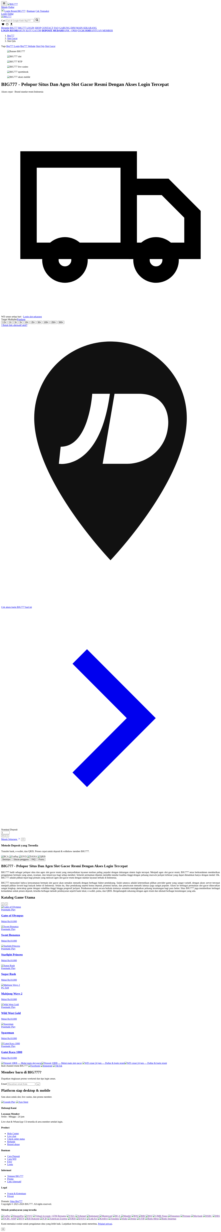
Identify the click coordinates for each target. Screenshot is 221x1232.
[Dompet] (7, 25)
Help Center (13, 1133)
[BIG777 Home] (6, 16)
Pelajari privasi (105, 1224)
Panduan (21, 319)
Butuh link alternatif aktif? (14, 325)
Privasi (10, 1196)
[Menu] (4, 3)
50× (39, 322)
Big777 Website (27, 46)
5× (21, 322)
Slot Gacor (12, 38)
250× (53, 322)
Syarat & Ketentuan (16, 1193)
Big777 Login (13, 46)
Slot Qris (40, 46)
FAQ (56, 28)
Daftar (11, 7)
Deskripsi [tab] (6, 859)
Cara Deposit (13, 1156)
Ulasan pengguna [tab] (21, 859)
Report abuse (13, 1144)
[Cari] (37, 20)
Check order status (16, 1139)
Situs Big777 (16, 1201)
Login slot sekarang (32, 316)
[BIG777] (13, 4)
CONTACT (47, 28)
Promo (10, 1179)
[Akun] (11, 25)
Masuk (4, 7)
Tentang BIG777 (15, 1176)
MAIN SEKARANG (86, 28)
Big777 (10, 35)
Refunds (11, 1141)
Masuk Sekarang (9, 839)
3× (16, 322)
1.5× (4, 322)
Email (4, 1084)
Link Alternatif (14, 1181)
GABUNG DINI (67, 28)
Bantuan (31, 11)
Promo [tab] (41, 859)
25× (33, 322)
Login (4, 14)
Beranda (5, 28)
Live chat (11, 1136)
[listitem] (110, 914)
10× (26, 322)
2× (10, 322)
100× (46, 322)
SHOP (38, 28)
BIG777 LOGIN (26, 28)
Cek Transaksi (42, 11)
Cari (3, 20)
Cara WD (11, 1159)
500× (61, 322)
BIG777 (14, 28)
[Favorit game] (3, 25)
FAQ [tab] (33, 859)
